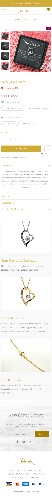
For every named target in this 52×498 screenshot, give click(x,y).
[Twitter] (23, 442)
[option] (30, 51)
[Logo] (25, 10)
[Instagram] (30, 442)
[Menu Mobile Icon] (3, 11)
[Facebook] (17, 442)
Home (17, 19)
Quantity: (5, 133)
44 (46, 153)
